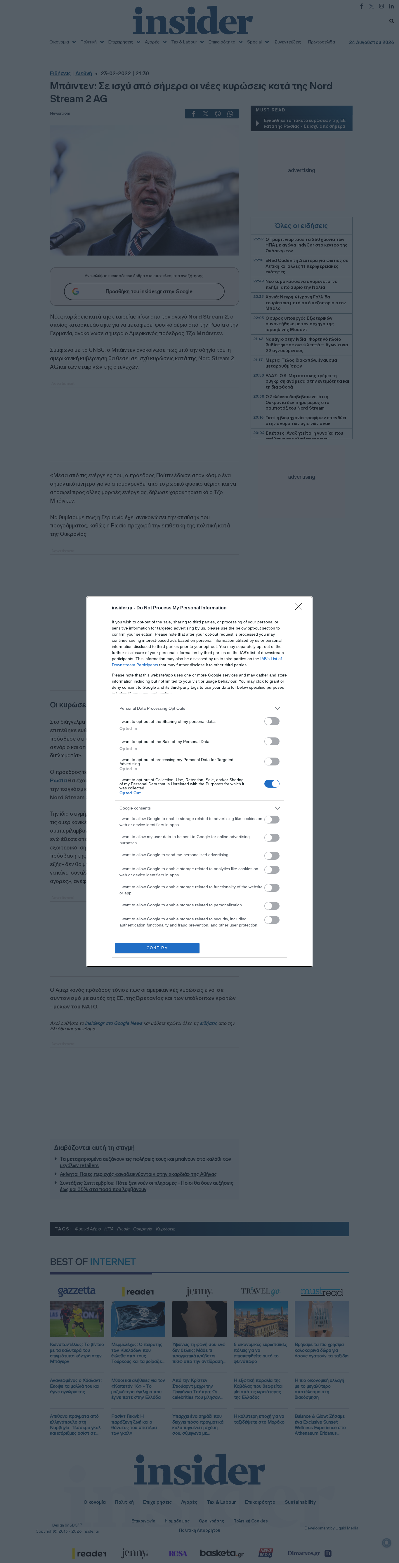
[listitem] (199, 708)
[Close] (300, 608)
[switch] (272, 721)
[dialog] (199, 781)
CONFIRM (157, 948)
